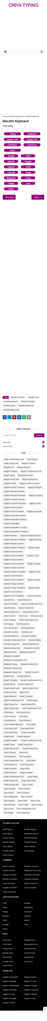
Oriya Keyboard (10, 720)
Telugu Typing (32, 776)
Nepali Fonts (24, 692)
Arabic (11, 188)
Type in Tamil (23, 805)
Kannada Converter (11, 632)
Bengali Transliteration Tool (31, 471)
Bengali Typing (9, 475)
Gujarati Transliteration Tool (31, 604)
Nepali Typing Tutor (28, 704)
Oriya (28, 177)
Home (5, 116)
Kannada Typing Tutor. (12, 648)
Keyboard (32, 133)
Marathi (11, 161)
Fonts (12, 150)
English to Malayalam (11, 523)
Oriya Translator (25, 720)
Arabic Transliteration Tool (14, 459)
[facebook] (5, 417)
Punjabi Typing (9, 744)
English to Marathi (10, 535)
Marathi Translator (28, 401)
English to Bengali (34, 487)
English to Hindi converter (13, 507)
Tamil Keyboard (10, 756)
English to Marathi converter (30, 535)
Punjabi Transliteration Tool (31, 740)
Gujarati (11, 166)
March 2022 (24, 446)
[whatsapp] (24, 417)
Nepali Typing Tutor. (11, 708)
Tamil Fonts (23, 752)
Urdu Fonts (28, 961)
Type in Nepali (9, 801)
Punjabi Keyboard (23, 736)
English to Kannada (34, 511)
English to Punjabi (33, 564)
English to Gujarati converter (14, 499)
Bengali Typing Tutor (11, 479)
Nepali (11, 183)
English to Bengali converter (14, 491)
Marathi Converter (18, 397)
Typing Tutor (12, 139)
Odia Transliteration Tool (31, 708)
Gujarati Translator (11, 604)
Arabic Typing (32, 459)
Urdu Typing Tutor (23, 813)
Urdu (28, 183)
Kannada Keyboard (11, 636)
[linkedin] (19, 417)
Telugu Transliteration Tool (14, 776)
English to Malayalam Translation (16, 531)
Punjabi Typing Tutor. (30, 748)
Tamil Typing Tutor (27, 764)
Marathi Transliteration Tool (31, 680)
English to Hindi (35, 503)
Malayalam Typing (10, 664)
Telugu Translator (26, 772)
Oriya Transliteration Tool (13, 724)
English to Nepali (35, 539)
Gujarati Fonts (9, 600)
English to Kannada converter (14, 515)
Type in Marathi (26, 797)
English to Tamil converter (13, 576)
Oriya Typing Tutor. (11, 732)
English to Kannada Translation (15, 519)
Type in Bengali (9, 789)
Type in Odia (22, 801)
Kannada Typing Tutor (31, 644)
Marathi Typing (9, 406)
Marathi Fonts (34, 397)
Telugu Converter (10, 768)
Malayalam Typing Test (28, 664)
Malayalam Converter (32, 648)
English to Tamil (34, 572)
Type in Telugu (36, 805)
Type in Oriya (35, 801)
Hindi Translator (10, 620)
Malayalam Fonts (10, 652)
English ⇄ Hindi (30, 977)
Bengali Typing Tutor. (30, 479)
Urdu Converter (30, 887)
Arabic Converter (9, 892)
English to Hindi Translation (14, 511)
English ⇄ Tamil (30, 981)
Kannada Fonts (27, 632)
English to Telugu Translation (14, 588)
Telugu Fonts (24, 768)
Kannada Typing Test (11, 644)
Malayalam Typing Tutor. (13, 672)
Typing (12, 133)
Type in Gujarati (24, 789)
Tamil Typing (31, 760)
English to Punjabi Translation (15, 572)
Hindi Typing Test (22, 624)
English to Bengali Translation (15, 495)
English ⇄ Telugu (30, 985)
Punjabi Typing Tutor (11, 748)
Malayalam (11, 177)
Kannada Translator (28, 636)
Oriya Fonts (23, 716)
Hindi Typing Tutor (11, 628)
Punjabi (28, 161)
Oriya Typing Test (10, 728)
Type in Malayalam (11, 797)
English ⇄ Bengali (9, 981)
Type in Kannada (23, 793)
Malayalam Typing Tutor (13, 668)
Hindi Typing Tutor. (28, 628)
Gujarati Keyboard (24, 600)
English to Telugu (33, 580)
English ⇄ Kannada (10, 977)
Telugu (28, 172)
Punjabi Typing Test (25, 744)
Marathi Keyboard (10, 401)
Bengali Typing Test (25, 475)
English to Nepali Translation (14, 548)
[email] (29, 417)
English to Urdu (34, 588)
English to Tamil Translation (14, 580)
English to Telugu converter (14, 584)
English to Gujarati (35, 495)
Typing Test (32, 139)
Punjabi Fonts (9, 736)
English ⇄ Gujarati (31, 990)
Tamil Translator (25, 756)
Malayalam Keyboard (27, 652)
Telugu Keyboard (10, 772)
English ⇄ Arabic (9, 1002)
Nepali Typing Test (11, 704)
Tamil (28, 166)
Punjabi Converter (28, 732)
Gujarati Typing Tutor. (31, 612)
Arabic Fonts (7, 966)
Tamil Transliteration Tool (13, 760)
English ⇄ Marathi (10, 990)
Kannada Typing (35, 640)
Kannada (11, 172)
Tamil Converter (10, 752)
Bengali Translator (10, 471)
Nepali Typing (32, 700)
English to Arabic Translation (14, 487)
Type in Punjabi (9, 805)
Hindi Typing (8, 624)
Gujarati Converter (34, 596)
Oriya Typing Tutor (27, 728)
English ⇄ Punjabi (9, 998)
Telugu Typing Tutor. (11, 785)
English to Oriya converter (13, 560)
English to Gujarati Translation (15, 503)
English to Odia (33, 548)
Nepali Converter (10, 692)
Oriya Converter (10, 716)
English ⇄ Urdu (30, 998)
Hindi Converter (10, 616)
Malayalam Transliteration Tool (15, 660)
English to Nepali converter (14, 544)
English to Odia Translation (14, 556)
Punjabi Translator (10, 740)
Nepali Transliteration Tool (14, 700)
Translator (12, 144)
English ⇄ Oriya (9, 994)
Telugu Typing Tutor (28, 780)
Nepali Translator (26, 696)
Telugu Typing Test (11, 780)
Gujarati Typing (9, 608)
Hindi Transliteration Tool (28, 620)
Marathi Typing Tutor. (30, 688)
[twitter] (9, 417)
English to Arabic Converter (29, 483)
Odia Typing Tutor (23, 712)
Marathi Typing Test (26, 406)
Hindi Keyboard (36, 616)
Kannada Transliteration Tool (14, 640)
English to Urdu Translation (14, 596)
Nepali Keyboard (10, 696)
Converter (32, 144)
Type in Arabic (27, 785)
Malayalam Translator (12, 656)
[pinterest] (14, 417)
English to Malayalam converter (15, 527)
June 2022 (24, 442)
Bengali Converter (28, 463)
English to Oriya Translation (14, 564)
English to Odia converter (13, 552)
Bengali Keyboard (23, 467)
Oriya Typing (8, 126)
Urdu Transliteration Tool (26, 809)
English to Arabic (10, 483)
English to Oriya (33, 556)
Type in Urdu (8, 809)
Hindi (28, 155)
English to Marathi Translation (15, 539)
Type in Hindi (9, 793)
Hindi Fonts (23, 616)
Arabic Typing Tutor (11, 463)
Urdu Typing (8, 813)
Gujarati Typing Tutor (12, 612)
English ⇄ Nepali (30, 994)
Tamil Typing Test (10, 764)
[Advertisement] (23, 82)
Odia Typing (8, 712)
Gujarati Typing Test (25, 608)
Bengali (11, 155)
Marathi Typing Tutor (16, 116)
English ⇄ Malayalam (11, 985)
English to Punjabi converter (14, 568)
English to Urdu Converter (13, 592)
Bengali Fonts (9, 467)
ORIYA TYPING (24, 5)
